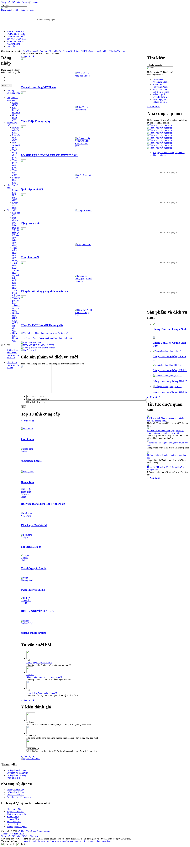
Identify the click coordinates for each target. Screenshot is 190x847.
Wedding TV (23, 831)
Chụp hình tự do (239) (16, 110)
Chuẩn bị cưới (55, 51)
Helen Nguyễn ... (160, 99)
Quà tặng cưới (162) (14, 284)
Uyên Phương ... (160, 97)
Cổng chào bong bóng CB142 (170, 370)
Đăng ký (15, 10)
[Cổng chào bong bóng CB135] (167, 386)
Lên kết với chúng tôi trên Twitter (13, 365)
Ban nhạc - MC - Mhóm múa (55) (16, 223)
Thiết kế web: (7, 834)
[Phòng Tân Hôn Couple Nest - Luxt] (154, 338)
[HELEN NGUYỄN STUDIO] (27, 603)
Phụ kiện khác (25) (16, 180)
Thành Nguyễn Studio (33, 568)
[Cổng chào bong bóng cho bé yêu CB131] (168, 351)
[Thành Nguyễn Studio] (27, 560)
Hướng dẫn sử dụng (15, 792)
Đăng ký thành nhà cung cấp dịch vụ (169, 152)
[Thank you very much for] (159, 125)
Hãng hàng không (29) (15, 337)
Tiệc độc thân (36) (16, 231)
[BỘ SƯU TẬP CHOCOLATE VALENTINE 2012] (83, 146)
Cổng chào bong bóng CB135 (170, 391)
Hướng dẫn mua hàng (16, 775)
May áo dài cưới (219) (15, 130)
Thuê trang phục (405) (14, 154)
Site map (34, 2)
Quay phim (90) (14, 117)
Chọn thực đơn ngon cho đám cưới (41, 693)
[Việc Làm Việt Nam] (31, 342)
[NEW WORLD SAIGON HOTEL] (37, 345)
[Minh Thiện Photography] (83, 110)
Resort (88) (15, 191)
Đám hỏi (43, 51)
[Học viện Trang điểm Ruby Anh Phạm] (27, 497)
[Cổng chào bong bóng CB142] (167, 365)
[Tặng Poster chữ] (83, 210)
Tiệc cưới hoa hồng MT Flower (38, 87)
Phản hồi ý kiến (13, 778)
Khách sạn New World (34, 525)
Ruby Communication (40, 831)
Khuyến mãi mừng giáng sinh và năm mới (45, 291)
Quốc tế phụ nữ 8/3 (32, 189)
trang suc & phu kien (84, 841)
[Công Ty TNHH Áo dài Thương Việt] (83, 315)
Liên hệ (25, 836)
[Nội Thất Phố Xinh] (30, 758)
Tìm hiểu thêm (159, 155)
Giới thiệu (16, 2)
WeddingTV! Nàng (118, 51)
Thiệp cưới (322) (14, 265)
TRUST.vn (19, 834)
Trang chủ (5, 2)
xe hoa (97, 841)
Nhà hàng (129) (14, 197)
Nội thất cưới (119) (15, 315)
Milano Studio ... (160, 102)
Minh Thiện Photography (35, 121)
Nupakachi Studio (31, 460)
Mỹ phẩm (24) (14, 328)
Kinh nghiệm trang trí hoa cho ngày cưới (44, 677)
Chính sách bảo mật (15, 794)
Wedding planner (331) (16, 300)
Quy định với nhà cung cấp (19, 797)
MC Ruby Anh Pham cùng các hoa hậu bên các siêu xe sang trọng (166, 419)
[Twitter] (18, 844)
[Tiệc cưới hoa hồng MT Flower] (83, 76)
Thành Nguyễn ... (160, 94)
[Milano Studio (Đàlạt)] (27, 623)
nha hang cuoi (43, 841)
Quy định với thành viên (17, 773)
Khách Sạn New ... (161, 89)
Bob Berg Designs (31, 546)
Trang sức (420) (14, 172)
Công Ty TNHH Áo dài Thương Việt (42, 325)
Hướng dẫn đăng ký (15, 789)
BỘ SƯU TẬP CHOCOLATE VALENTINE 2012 (49, 155)
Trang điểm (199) (14, 250)
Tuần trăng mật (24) (16, 293)
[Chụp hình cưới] (83, 244)
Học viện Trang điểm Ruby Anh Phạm (43, 503)
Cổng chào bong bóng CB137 (170, 381)
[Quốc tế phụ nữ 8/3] (83, 178)
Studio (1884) (15, 103)
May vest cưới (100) (16, 145)
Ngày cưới (67, 51)
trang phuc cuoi (67, 841)
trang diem (106, 841)
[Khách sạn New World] (27, 516)
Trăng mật (78, 51)
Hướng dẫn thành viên (16, 770)
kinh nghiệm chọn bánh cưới (39, 662)
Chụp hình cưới (30, 257)
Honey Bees (27, 482)
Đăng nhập (6, 10)
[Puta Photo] (27, 428)
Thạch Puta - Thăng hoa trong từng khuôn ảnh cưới (49, 338)
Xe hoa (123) (15, 271)
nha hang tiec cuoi (28, 841)
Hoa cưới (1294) (15, 258)
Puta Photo (27, 439)
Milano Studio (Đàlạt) (33, 632)
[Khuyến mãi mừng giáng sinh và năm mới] (83, 281)
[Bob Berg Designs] (27, 537)
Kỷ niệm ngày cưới (92, 51)
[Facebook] (2, 844)
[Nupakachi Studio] (27, 451)
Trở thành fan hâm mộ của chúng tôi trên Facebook (13, 354)
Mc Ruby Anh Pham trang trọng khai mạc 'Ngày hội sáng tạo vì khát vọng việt (165, 431)
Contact (25, 2)
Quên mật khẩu (27, 10)
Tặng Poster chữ (30, 223)
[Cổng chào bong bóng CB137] (167, 375)
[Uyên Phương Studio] (27, 580)
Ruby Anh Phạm (160, 87)
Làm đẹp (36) (13, 819)
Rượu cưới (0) (15, 321)
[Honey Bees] (27, 471)
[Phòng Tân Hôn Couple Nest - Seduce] (154, 324)
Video (105, 51)
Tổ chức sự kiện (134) (16, 308)
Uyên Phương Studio (33, 589)
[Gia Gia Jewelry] (29, 350)
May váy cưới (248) (15, 811)
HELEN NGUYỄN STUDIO (37, 611)
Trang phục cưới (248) (14, 164)
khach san (54, 841)
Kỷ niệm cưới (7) (16, 236)
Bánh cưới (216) (14, 242)
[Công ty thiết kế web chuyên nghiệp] (38, 348)
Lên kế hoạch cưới (30, 51)
